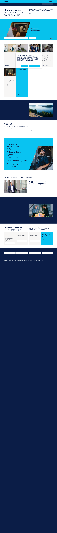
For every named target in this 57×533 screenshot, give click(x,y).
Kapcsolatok (21, 4)
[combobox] (47, 4)
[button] (7, 4)
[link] (11, 38)
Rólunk (15, 4)
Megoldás (5, 4)
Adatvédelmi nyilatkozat (29, 60)
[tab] (11, 177)
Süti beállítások (20, 62)
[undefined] (51, 38)
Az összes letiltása (24, 65)
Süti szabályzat (23, 60)
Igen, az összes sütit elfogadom (34, 65)
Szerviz (10, 4)
